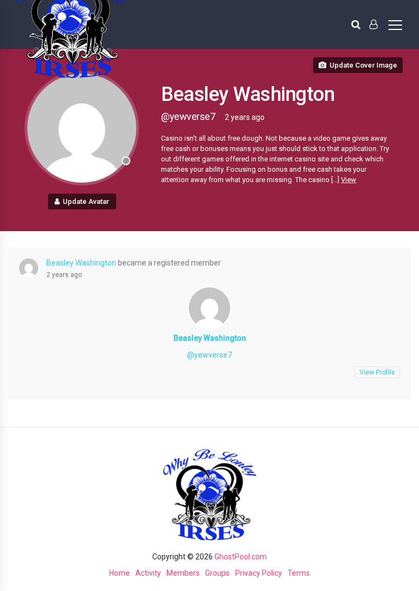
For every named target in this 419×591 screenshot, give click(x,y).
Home (119, 573)
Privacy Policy (258, 573)
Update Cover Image (363, 65)
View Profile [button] (377, 372)
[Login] (373, 24)
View (348, 180)
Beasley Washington (81, 262)
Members (183, 573)
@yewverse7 (209, 355)
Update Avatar (86, 201)
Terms (299, 573)
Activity (148, 573)
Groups (217, 573)
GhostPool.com (240, 556)
